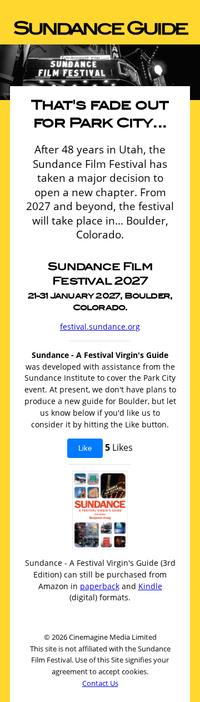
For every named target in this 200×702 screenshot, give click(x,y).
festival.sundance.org (100, 326)
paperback (99, 586)
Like (85, 448)
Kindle (150, 586)
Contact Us (100, 683)
